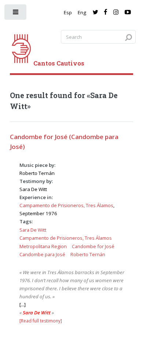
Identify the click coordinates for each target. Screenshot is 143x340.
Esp (68, 12)
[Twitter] (95, 12)
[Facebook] (105, 12)
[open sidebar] (16, 13)
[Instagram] (115, 12)
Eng (82, 12)
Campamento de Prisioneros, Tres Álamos (66, 205)
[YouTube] (128, 12)
